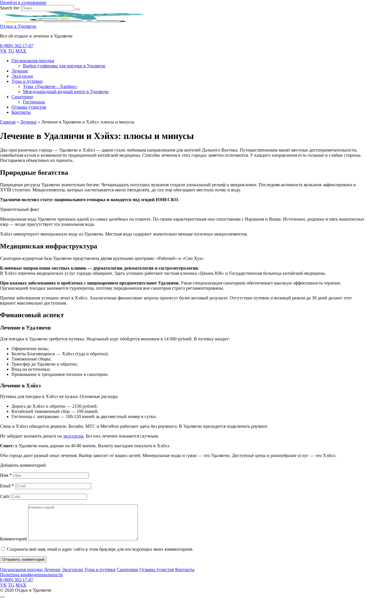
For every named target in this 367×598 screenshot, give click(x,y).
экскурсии (73, 436)
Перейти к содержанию (23, 2)
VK (3, 50)
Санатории (22, 96)
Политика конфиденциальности (31, 574)
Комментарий (13, 538)
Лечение (19, 70)
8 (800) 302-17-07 (16, 45)
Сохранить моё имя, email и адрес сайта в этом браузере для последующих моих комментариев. (100, 549)
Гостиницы (34, 101)
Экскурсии (22, 76)
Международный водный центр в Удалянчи (66, 91)
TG (11, 50)
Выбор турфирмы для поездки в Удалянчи (64, 65)
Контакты (21, 112)
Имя (6, 475)
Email (7, 485)
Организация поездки (32, 60)
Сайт (5, 496)
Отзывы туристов (28, 107)
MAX (20, 50)
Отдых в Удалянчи (18, 26)
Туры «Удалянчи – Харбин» (50, 86)
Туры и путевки (27, 81)
